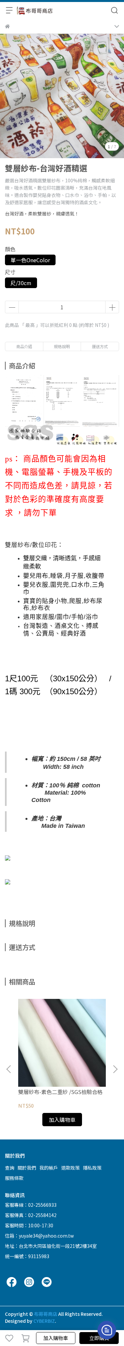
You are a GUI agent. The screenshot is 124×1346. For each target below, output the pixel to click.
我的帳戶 (48, 1167)
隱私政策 (92, 1167)
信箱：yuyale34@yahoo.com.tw (39, 1235)
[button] (115, 1069)
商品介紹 (24, 346)
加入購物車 (55, 1337)
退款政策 (70, 1167)
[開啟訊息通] (107, 1330)
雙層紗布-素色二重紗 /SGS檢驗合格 (60, 1091)
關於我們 (27, 1167)
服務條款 (14, 1178)
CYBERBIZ (44, 1320)
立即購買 (99, 1337)
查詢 (9, 1167)
